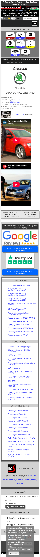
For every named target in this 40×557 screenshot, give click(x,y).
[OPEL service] (30, 43)
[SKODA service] (10, 43)
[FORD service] (15, 51)
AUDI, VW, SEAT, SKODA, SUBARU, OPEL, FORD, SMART (20, 479)
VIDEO (17, 100)
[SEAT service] (30, 35)
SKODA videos (15, 102)
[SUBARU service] (20, 43)
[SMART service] (25, 51)
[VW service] (20, 35)
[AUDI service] (10, 35)
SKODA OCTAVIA (17, 114)
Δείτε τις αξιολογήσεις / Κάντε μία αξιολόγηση (20, 249)
